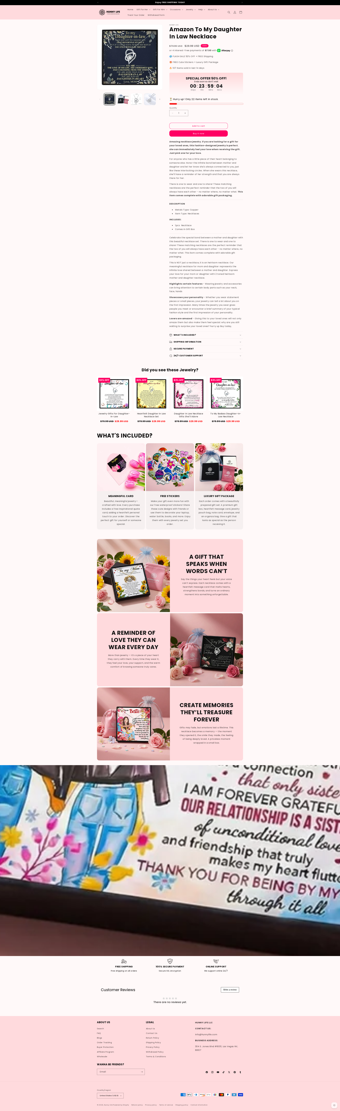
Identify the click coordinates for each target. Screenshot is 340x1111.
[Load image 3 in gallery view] (136, 99)
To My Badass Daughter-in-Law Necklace (225, 415)
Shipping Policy (153, 1042)
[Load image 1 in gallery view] (109, 99)
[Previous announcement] (98, 2)
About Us (150, 1028)
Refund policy (137, 1105)
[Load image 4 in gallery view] (150, 99)
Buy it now (198, 133)
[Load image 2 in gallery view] (123, 99)
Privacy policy (151, 1105)
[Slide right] (160, 99)
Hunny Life (108, 1105)
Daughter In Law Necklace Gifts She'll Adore (188, 415)
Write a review (230, 990)
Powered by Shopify (121, 1105)
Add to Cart (114, 421)
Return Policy (152, 1038)
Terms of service (166, 1105)
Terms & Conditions (156, 1056)
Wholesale (102, 1056)
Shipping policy (181, 1105)
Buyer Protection (105, 1047)
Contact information (199, 1105)
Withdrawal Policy (154, 1052)
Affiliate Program (105, 1052)
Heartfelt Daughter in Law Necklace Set (151, 415)
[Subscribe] (142, 1072)
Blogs (99, 1038)
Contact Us (151, 1033)
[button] (143, 9)
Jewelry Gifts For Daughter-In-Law (114, 415)
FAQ (99, 1033)
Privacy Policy (153, 1047)
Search (100, 1028)
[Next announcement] (242, 2)
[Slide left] (100, 99)
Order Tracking (104, 1042)
